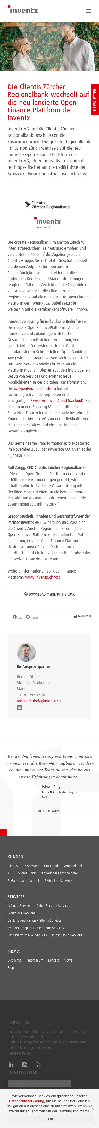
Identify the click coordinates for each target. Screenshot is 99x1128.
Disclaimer (15, 960)
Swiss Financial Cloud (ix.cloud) (57, 401)
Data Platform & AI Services (27, 935)
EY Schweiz (31, 866)
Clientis (13, 866)
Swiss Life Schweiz (58, 881)
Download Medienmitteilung (52, 594)
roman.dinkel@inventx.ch (38, 701)
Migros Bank (27, 873)
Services (16, 897)
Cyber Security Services (53, 906)
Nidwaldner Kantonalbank (59, 873)
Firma (14, 951)
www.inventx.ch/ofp (42, 577)
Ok (50, 1119)
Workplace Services (21, 913)
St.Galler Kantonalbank (24, 881)
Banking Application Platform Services (35, 920)
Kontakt (53, 960)
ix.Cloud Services (19, 906)
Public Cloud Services (67, 935)
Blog (11, 968)
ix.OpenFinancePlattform (35, 388)
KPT (10, 873)
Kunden (15, 857)
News (68, 960)
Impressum (35, 960)
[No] (92, 1108)
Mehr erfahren (49, 811)
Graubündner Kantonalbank (63, 866)
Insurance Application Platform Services (36, 928)
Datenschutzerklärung (26, 1101)
